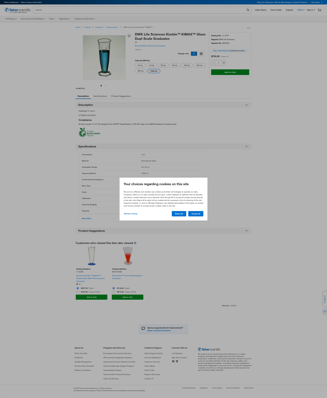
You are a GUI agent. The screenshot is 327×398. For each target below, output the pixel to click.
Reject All (179, 214)
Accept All (195, 214)
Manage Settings (130, 213)
